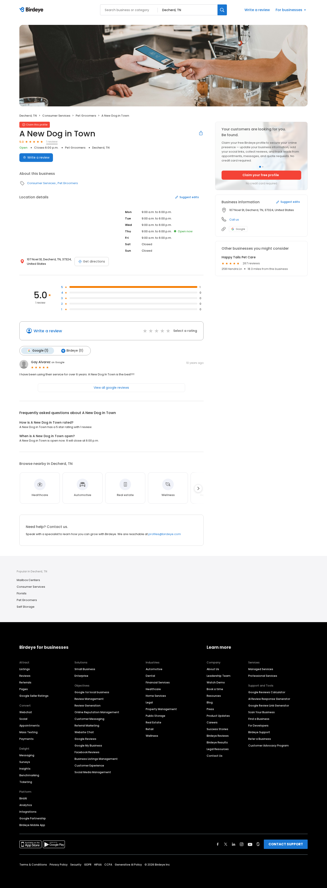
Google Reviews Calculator (266, 692)
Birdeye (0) (75, 350)
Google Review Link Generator (268, 705)
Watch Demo (216, 682)
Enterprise (81, 676)
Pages (23, 689)
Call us (234, 219)
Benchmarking (29, 775)
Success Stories (217, 729)
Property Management (161, 709)
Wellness (152, 736)
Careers (212, 722)
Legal (149, 702)
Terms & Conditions (33, 864)
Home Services (156, 696)
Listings (24, 669)
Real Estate (153, 722)
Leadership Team (218, 676)
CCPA (108, 864)
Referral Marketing (87, 725)
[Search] (222, 9)
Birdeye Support (259, 732)
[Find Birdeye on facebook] (218, 844)
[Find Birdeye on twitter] (225, 844)
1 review (52, 141)
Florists (21, 593)
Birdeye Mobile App (32, 825)
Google (240, 229)
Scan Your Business (261, 712)
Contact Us (214, 756)
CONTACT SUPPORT (285, 844)
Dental (150, 676)
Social (23, 719)
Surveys (24, 762)
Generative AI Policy (128, 864)
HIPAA (98, 864)
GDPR (87, 864)
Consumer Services (56, 115)
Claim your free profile (260, 175)
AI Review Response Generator (269, 699)
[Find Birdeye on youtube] (250, 844)
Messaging (26, 755)
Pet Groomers (86, 115)
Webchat (25, 712)
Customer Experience (89, 765)
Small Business (85, 669)
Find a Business (258, 719)
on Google (57, 362)
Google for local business (92, 692)
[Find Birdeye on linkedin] (233, 844)
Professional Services (262, 676)
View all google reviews (111, 387)
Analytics (25, 805)
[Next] (198, 488)
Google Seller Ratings (33, 696)
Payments (26, 739)
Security (75, 864)
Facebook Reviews (87, 752)
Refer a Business (259, 739)
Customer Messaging (89, 719)
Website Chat (84, 732)
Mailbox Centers (28, 580)
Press (210, 709)
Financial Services (158, 682)
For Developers (258, 725)
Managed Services (260, 669)
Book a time (215, 689)
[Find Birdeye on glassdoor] (258, 844)
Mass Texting (28, 732)
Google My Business (88, 745)
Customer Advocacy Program (268, 745)
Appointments (29, 725)
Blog (210, 702)
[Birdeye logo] (32, 10)
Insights (24, 769)
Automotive (154, 669)
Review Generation (88, 705)
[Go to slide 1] (260, 167)
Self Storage (25, 607)
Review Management (89, 699)
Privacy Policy (59, 864)
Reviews (24, 676)
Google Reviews (85, 739)
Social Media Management (93, 772)
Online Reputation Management (97, 712)
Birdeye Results (217, 742)
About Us (213, 669)
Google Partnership (32, 818)
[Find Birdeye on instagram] (241, 844)
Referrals (25, 682)
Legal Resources (218, 749)
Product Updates (218, 716)
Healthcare (153, 689)
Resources (214, 696)
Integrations (27, 812)
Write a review (257, 9)
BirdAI (23, 798)
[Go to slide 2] (262, 166)
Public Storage (155, 716)
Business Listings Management (96, 759)
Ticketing (25, 782)
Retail (149, 729)
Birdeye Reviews (218, 736)
